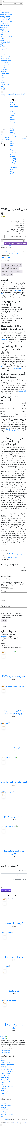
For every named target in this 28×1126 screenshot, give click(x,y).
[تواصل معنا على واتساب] (3, 1036)
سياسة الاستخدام (5, 1112)
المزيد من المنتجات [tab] (7, 271)
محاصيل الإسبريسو (5, 16)
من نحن (3, 1101)
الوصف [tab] (19, 265)
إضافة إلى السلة (21, 243)
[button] (3, 90)
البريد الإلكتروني (5, 606)
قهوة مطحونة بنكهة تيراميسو (14, 782)
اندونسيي (3, 253)
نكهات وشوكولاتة (5, 31)
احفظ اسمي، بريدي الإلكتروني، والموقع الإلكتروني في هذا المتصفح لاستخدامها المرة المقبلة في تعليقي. (12, 615)
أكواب (1, 44)
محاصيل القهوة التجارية (6, 20)
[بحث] (1, 3)
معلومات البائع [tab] (17, 271)
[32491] (4, 971)
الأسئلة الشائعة (5, 1109)
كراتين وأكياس (4, 46)
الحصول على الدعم (10, 243)
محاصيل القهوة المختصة (6, 14)
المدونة (3, 1116)
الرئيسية (2, 10)
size (24, 236)
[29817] (4, 903)
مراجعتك (4, 591)
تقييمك (10, 588)
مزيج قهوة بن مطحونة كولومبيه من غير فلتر (14, 712)
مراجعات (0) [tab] (13, 268)
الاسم (3, 600)
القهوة (1, 8)
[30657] (3, 831)
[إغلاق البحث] (3, 1)
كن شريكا (3, 1107)
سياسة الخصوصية (5, 1111)
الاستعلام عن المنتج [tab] (7, 274)
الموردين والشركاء (6, 1105)
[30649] (3, 690)
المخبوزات (2, 38)
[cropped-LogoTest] (4, 49)
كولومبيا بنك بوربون (14, 923)
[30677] (3, 762)
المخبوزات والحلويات (6, 36)
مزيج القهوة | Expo (14, 957)
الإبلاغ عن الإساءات (5, 260)
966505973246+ (6, 1051)
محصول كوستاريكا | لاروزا (14, 1026)
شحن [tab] (13, 265)
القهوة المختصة (17, 290)
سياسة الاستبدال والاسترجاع (8, 1114)
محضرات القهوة (5, 23)
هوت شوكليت (14, 747)
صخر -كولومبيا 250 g (14, 816)
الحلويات (2, 40)
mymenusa (6, 1119)
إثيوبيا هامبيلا (14, 991)
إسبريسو (23, 383)
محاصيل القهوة (5, 12)
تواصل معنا (4, 1103)
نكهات (1, 33)
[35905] (3, 796)
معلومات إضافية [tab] (6, 265)
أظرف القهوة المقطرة (6, 21)
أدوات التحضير (3, 29)
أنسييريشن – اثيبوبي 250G (14, 676)
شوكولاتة (2, 34)
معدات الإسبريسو (4, 25)
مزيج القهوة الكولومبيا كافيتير (14, 852)
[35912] (3, 656)
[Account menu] (2, 92)
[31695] (3, 727)
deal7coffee (4, 636)
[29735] (4, 937)
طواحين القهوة (4, 27)
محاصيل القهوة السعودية (6, 18)
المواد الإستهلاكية (5, 42)
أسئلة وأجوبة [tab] (5, 268)
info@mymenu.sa (6, 1052)
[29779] (4, 1004)
